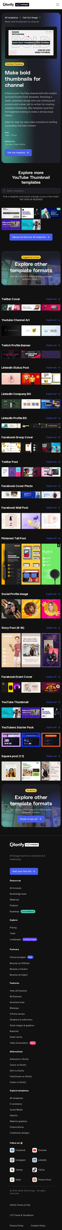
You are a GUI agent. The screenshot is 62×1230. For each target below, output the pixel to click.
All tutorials (15, 888)
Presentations (17, 1127)
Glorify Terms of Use (20, 1205)
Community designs (19, 1133)
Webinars (14, 899)
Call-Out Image (30, 17)
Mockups (14, 1008)
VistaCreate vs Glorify (21, 1076)
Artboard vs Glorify (19, 1059)
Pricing (13, 927)
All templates (11, 17)
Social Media (16, 1109)
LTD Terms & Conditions (22, 1215)
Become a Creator (19, 969)
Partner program (18, 957)
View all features (18, 990)
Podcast (14, 905)
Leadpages (15, 939)
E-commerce (16, 1104)
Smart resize (16, 1037)
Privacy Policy (16, 1225)
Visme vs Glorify (18, 1082)
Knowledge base (18, 894)
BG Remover (16, 996)
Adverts (14, 1115)
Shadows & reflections (21, 1019)
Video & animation (19, 1043)
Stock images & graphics (22, 1025)
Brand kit (14, 1031)
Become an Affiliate (20, 963)
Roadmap (14, 911)
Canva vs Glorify (18, 1065)
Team (12, 933)
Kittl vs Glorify (17, 1070)
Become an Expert (19, 975)
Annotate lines (17, 1002)
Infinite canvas (17, 1014)
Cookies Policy (38, 1225)
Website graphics (18, 1121)
